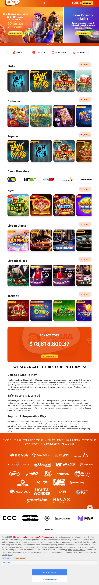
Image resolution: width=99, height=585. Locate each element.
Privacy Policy (89, 440)
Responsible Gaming (33, 440)
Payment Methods (12, 440)
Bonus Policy (32, 444)
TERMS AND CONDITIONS (68, 440)
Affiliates (50, 440)
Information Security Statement (57, 444)
